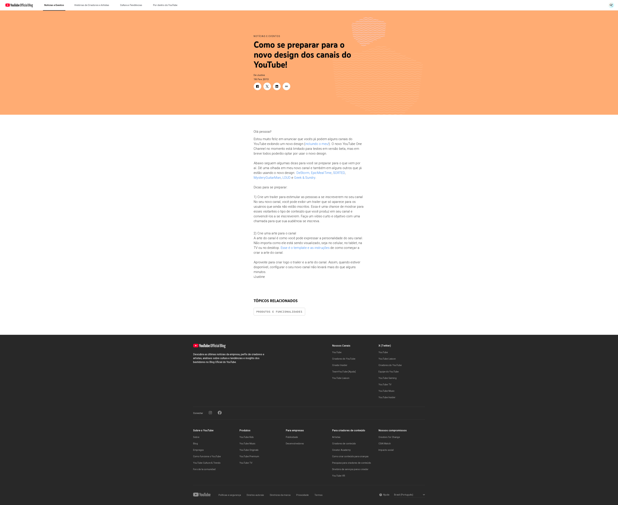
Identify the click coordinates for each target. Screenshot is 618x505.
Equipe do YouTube (389, 371)
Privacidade (302, 495)
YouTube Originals (248, 450)
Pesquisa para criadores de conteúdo (351, 463)
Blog (195, 443)
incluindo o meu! (317, 144)
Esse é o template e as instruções (305, 248)
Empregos (198, 450)
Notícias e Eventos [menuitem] (54, 5)
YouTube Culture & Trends (206, 463)
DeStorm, (303, 173)
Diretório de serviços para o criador (350, 469)
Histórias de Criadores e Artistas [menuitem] (91, 5)
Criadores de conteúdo (344, 443)
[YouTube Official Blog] (19, 5)
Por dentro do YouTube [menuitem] (165, 5)
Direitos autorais (255, 495)
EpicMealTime (321, 173)
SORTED (339, 173)
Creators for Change (389, 437)
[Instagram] (210, 413)
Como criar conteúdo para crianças (350, 456)
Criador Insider (339, 365)
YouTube (337, 352)
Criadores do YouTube (343, 358)
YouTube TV (385, 384)
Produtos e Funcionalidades (279, 311)
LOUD (286, 178)
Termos (318, 495)
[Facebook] (220, 413)
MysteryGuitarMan (267, 178)
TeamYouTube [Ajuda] (344, 371)
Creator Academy (341, 450)
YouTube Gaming (388, 378)
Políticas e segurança (230, 495)
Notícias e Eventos (267, 36)
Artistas (336, 437)
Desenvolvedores (295, 443)
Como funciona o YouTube (207, 456)
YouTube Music (387, 391)
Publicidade (292, 437)
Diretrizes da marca (280, 495)
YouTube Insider (387, 397)
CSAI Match (385, 443)
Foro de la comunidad (204, 469)
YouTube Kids (246, 437)
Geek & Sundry (304, 178)
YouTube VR (338, 475)
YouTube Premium (249, 456)
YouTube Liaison (340, 378)
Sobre (196, 437)
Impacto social (386, 450)
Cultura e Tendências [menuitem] (131, 5)
